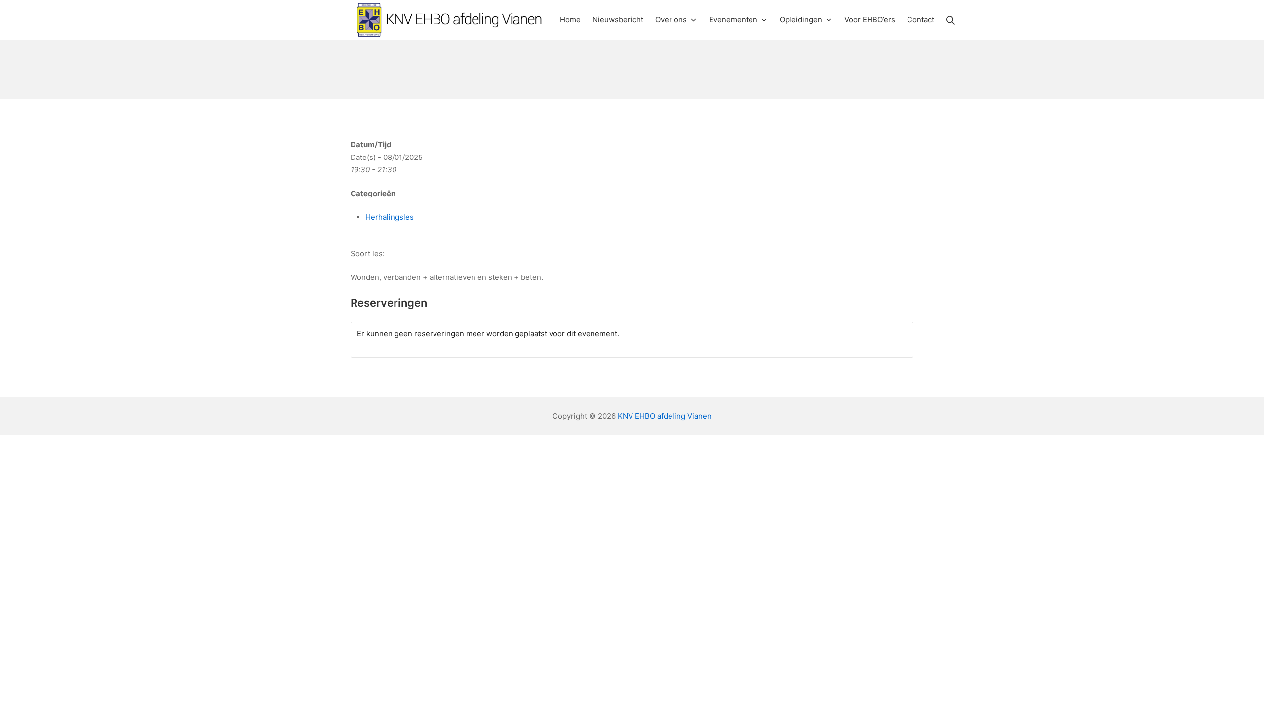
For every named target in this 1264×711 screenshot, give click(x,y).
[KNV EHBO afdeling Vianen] (449, 20)
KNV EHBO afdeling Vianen (664, 416)
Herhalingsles (389, 217)
